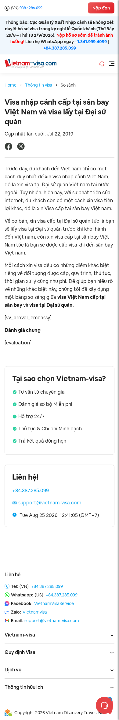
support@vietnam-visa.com (49, 502)
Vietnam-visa (20, 635)
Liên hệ (12, 574)
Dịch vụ (13, 669)
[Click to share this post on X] (21, 148)
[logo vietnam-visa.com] (30, 63)
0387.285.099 (31, 8)
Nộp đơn (101, 8)
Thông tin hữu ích (24, 687)
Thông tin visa (38, 85)
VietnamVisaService (54, 603)
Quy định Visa (20, 652)
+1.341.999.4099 (91, 41)
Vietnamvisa (35, 612)
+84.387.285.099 (59, 48)
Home (10, 85)
